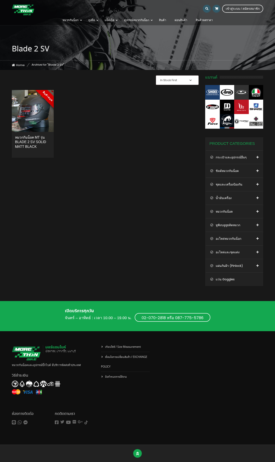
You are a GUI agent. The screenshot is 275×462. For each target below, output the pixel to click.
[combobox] (177, 80)
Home (20, 65)
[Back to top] (137, 453)
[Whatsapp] (20, 422)
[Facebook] (57, 422)
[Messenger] (25, 422)
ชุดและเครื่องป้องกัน (229, 184)
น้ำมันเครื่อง (224, 198)
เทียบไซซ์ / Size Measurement (123, 347)
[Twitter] (62, 422)
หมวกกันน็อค (224, 211)
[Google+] (80, 422)
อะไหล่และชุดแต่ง (228, 252)
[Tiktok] (86, 422)
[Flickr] (74, 422)
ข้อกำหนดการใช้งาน (116, 377)
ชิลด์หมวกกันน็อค (227, 171)
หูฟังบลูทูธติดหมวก (228, 225)
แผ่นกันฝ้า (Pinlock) (229, 266)
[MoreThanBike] (23, 9)
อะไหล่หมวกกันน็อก (228, 238)
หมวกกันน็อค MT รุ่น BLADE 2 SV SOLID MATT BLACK (30, 142)
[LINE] (14, 422)
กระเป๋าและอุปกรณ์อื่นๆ (231, 157)
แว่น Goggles (225, 279)
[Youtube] (68, 422)
